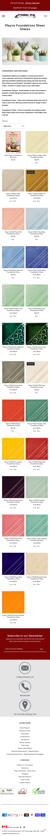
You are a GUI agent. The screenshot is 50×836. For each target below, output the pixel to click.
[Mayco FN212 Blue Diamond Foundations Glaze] (13, 257)
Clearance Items (25, 731)
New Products (25, 728)
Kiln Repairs (25, 739)
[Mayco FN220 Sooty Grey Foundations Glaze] (13, 372)
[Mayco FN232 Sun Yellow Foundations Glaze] (13, 449)
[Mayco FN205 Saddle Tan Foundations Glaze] (37, 180)
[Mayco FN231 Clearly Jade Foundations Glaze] (37, 411)
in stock (33, 8)
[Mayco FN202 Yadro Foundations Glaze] (13, 180)
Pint (36, 163)
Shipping (25, 774)
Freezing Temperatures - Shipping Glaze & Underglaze (25, 754)
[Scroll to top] (45, 829)
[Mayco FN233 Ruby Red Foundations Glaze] (37, 449)
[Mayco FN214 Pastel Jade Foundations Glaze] (13, 295)
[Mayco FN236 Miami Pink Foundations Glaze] (13, 525)
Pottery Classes (25, 742)
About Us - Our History (25, 765)
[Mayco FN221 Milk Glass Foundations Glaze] (37, 372)
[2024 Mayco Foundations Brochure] (13, 142)
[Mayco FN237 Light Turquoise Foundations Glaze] (37, 525)
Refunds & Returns (25, 777)
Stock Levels (25, 779)
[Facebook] (20, 827)
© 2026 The (6, 831)
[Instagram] (24, 827)
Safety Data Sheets (25, 748)
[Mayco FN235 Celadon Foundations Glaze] (37, 487)
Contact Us (25, 768)
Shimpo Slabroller (32, 3)
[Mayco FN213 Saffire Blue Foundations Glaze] (37, 257)
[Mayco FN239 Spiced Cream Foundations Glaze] (37, 564)
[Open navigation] (7, 16)
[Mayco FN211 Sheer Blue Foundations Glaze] (37, 219)
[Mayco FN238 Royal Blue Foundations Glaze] (13, 564)
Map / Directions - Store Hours (25, 771)
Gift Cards (25, 745)
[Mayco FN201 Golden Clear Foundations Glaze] (37, 142)
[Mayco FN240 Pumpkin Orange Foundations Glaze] (13, 602)
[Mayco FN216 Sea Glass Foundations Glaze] (37, 295)
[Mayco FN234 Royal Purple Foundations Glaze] (13, 487)
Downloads (25, 734)
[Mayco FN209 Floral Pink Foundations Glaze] (13, 219)
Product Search (25, 782)
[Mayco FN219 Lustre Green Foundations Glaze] (37, 334)
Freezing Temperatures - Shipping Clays (25, 751)
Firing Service (25, 736)
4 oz (11, 201)
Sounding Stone (15, 831)
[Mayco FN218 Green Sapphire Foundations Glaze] (13, 334)
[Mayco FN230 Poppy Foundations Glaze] (13, 411)
